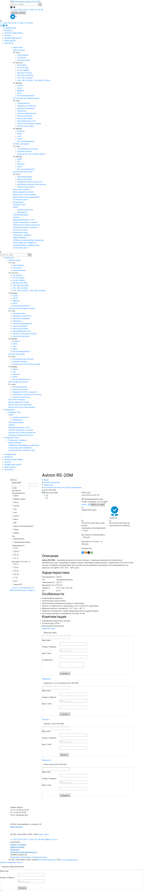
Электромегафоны (20, 215)
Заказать (45, 719)
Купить (85, 504)
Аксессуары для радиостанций (26, 98)
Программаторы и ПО (26, 121)
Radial (19, 159)
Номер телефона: (49, 647)
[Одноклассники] (85, 552)
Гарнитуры (21, 111)
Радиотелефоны (19, 237)
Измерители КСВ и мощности (29, 182)
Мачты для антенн (24, 179)
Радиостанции (19, 50)
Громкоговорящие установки (25, 222)
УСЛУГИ (7, 36)
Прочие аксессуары (25, 126)
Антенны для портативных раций (31, 154)
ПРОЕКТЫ (8, 30)
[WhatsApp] (91, 552)
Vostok (20, 85)
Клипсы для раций (25, 118)
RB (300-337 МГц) (24, 73)
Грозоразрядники (24, 177)
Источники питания (21, 189)
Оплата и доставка (18, 844)
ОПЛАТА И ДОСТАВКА (13, 33)
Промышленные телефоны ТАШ (26, 245)
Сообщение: (47, 660)
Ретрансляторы (23, 60)
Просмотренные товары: (23, 590)
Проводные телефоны (22, 235)
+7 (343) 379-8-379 (18, 10)
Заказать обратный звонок (11, 862)
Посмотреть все (20, 199)
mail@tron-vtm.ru (51, 839)
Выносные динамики (25, 108)
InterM (15, 207)
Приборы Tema (19, 205)
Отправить (64, 673)
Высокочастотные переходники (26, 197)
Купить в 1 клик (97, 504)
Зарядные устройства (26, 106)
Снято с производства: (23, 588)
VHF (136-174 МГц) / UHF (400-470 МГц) (33, 80)
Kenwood (21, 131)
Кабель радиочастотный (23, 192)
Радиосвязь (18, 47)
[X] (88, 552)
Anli (18, 161)
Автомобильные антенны (27, 149)
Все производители (25, 96)
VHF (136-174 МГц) (24, 78)
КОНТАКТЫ (8, 43)
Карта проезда (16, 827)
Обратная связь (48, 628)
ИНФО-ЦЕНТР (10, 41)
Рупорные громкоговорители (25, 227)
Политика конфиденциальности (23, 852)
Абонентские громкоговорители (26, 225)
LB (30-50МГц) (23, 70)
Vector (19, 88)
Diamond (20, 164)
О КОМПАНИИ (10, 28)
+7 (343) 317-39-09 (35, 10)
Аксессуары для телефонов (24, 243)
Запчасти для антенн (26, 187)
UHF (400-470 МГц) (25, 75)
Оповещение (18, 202)
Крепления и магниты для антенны (31, 184)
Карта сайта (43, 834)
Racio (19, 93)
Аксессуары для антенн (23, 172)
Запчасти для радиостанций (29, 123)
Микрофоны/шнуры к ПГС (24, 220)
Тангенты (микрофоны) (26, 113)
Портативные (22, 55)
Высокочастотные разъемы (24, 194)
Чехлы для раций (24, 116)
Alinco (19, 134)
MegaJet (20, 90)
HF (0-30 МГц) (23, 68)
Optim (19, 139)
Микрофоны (22, 212)
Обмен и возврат (17, 847)
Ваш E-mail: (46, 653)
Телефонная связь (20, 232)
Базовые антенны (24, 151)
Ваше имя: (46, 640)
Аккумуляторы (23, 103)
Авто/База (21, 58)
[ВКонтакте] (82, 552)
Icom (19, 136)
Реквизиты (14, 849)
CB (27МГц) (22, 65)
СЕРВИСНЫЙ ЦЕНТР (12, 38)
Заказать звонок (18, 13)
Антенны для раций (21, 144)
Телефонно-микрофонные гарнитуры (28, 240)
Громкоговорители (25, 210)
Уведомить (46, 679)
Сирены (16, 217)
